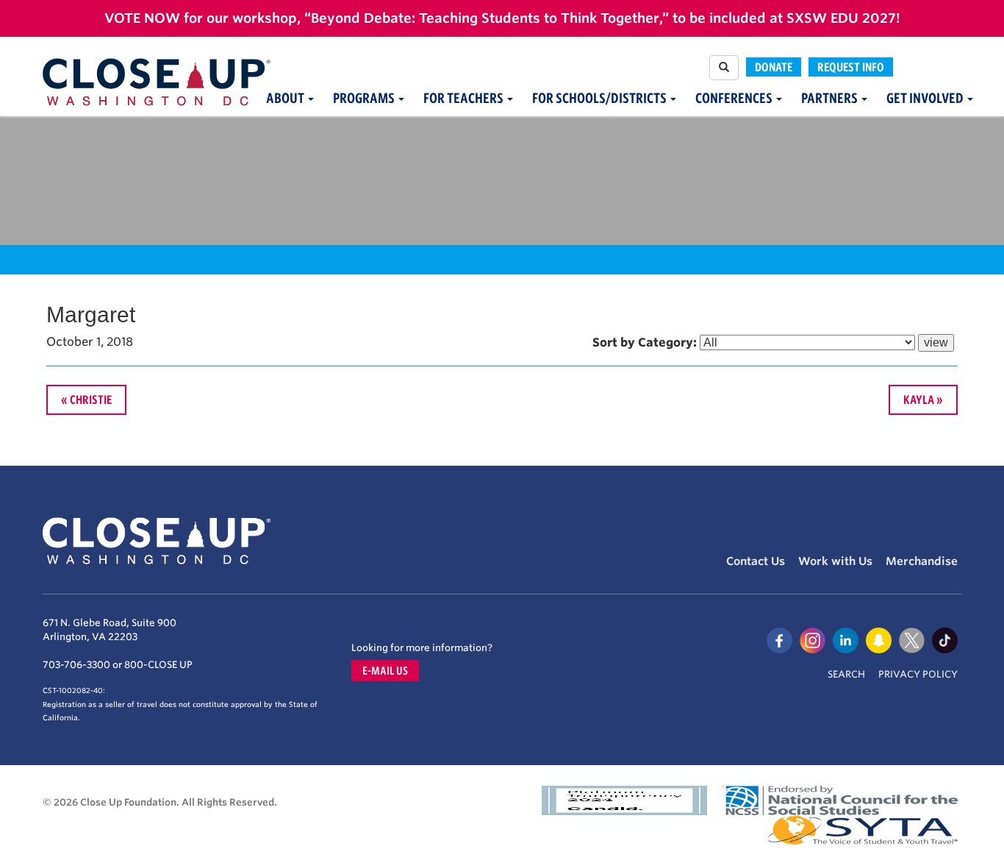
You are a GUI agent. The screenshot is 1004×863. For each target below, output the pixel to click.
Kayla (918, 399)
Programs (365, 98)
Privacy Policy (918, 674)
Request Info (850, 67)
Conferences (735, 98)
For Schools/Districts (600, 98)
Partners (830, 98)
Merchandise (922, 561)
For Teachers (464, 98)
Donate (773, 67)
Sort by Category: (644, 342)
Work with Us (835, 561)
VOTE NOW (142, 18)
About (286, 98)
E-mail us (385, 670)
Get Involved (926, 98)
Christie (91, 399)
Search (846, 674)
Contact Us (755, 561)
